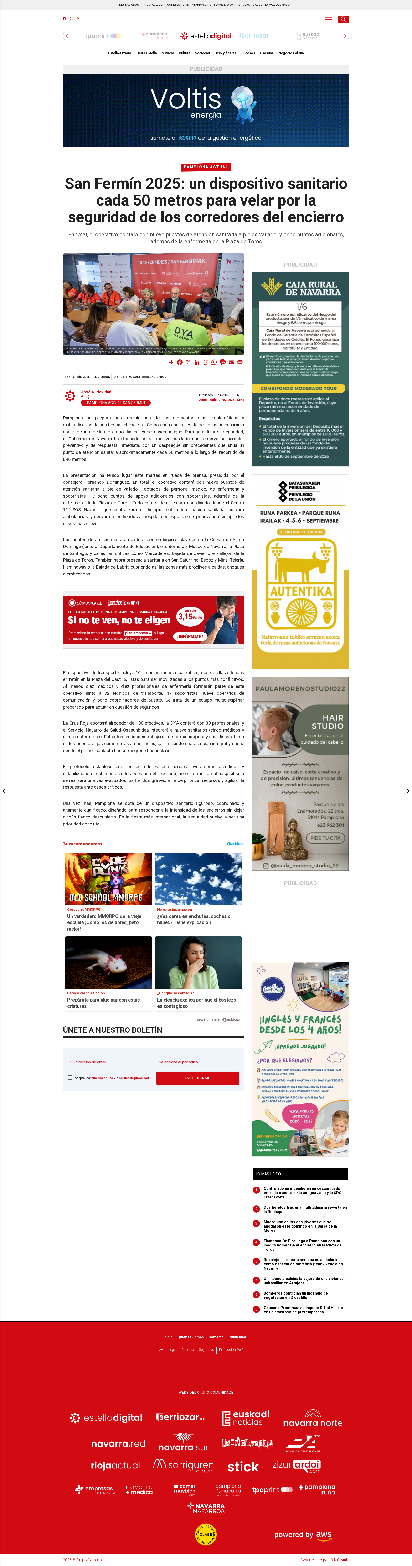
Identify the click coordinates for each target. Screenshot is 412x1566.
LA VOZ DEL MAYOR (278, 4)
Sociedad (202, 53)
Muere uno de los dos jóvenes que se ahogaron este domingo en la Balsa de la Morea (296, 1226)
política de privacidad (134, 1078)
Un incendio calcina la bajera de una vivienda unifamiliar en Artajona (299, 1281)
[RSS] (78, 19)
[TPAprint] (272, 1489)
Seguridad (206, 1350)
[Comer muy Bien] (184, 1489)
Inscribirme (197, 1078)
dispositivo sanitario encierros (140, 377)
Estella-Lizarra (119, 53)
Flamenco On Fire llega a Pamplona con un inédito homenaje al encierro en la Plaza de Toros (298, 1245)
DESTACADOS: (129, 4)
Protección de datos (235, 1350)
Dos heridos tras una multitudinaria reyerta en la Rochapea (301, 1209)
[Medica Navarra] (139, 1489)
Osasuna (267, 53)
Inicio (168, 1337)
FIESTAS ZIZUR (154, 4)
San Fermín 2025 (77, 377)
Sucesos (248, 53)
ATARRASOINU (201, 4)
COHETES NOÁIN (178, 4)
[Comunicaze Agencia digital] (206, 1372)
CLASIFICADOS (252, 4)
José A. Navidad (96, 392)
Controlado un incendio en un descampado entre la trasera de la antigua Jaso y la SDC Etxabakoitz (298, 1193)
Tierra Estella (146, 53)
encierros (101, 377)
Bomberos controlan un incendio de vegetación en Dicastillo (291, 1295)
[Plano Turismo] (228, 1489)
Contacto (216, 1337)
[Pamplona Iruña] (317, 1489)
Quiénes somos (190, 1337)
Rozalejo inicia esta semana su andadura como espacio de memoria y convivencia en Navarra (299, 1264)
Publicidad (237, 1337)
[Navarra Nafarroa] (206, 1508)
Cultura (184, 53)
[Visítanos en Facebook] (64, 19)
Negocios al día (291, 53)
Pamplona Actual (206, 167)
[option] (206, 36)
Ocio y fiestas (226, 53)
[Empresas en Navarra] (95, 1489)
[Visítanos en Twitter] (71, 19)
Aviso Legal (167, 1350)
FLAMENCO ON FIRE (227, 4)
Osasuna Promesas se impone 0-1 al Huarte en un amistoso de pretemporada (299, 1310)
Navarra (168, 53)
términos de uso (102, 1078)
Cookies (187, 1350)
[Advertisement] (300, 924)
